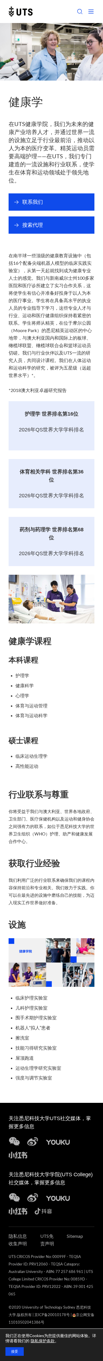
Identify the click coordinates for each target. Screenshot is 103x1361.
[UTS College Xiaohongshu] (18, 1210)
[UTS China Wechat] (14, 1141)
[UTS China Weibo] (58, 1197)
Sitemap (75, 1236)
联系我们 (35, 205)
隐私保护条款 (43, 1341)
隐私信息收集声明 (18, 1240)
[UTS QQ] (58, 1141)
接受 (14, 1351)
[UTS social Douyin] (43, 1210)
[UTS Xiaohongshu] (18, 1154)
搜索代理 (35, 228)
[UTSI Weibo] (32, 1141)
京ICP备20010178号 (52, 1315)
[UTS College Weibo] (32, 1197)
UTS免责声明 (47, 1240)
